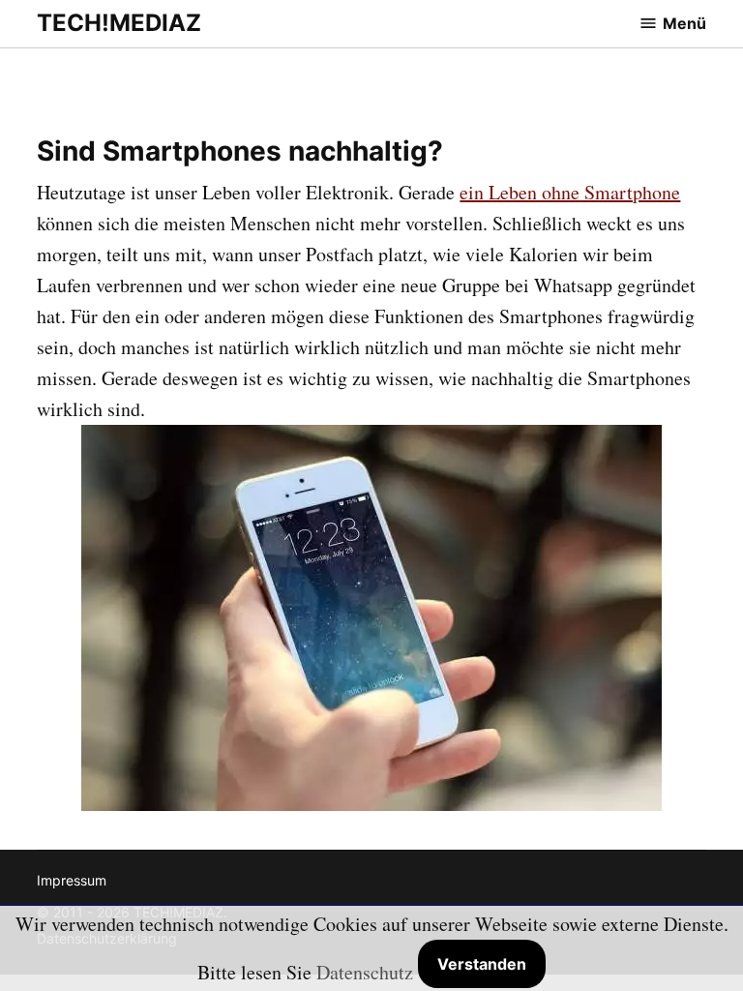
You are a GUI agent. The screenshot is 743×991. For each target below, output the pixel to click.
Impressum (71, 880)
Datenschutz (364, 972)
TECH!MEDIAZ (119, 23)
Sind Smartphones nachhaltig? (240, 151)
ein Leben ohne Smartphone (570, 192)
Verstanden (481, 964)
